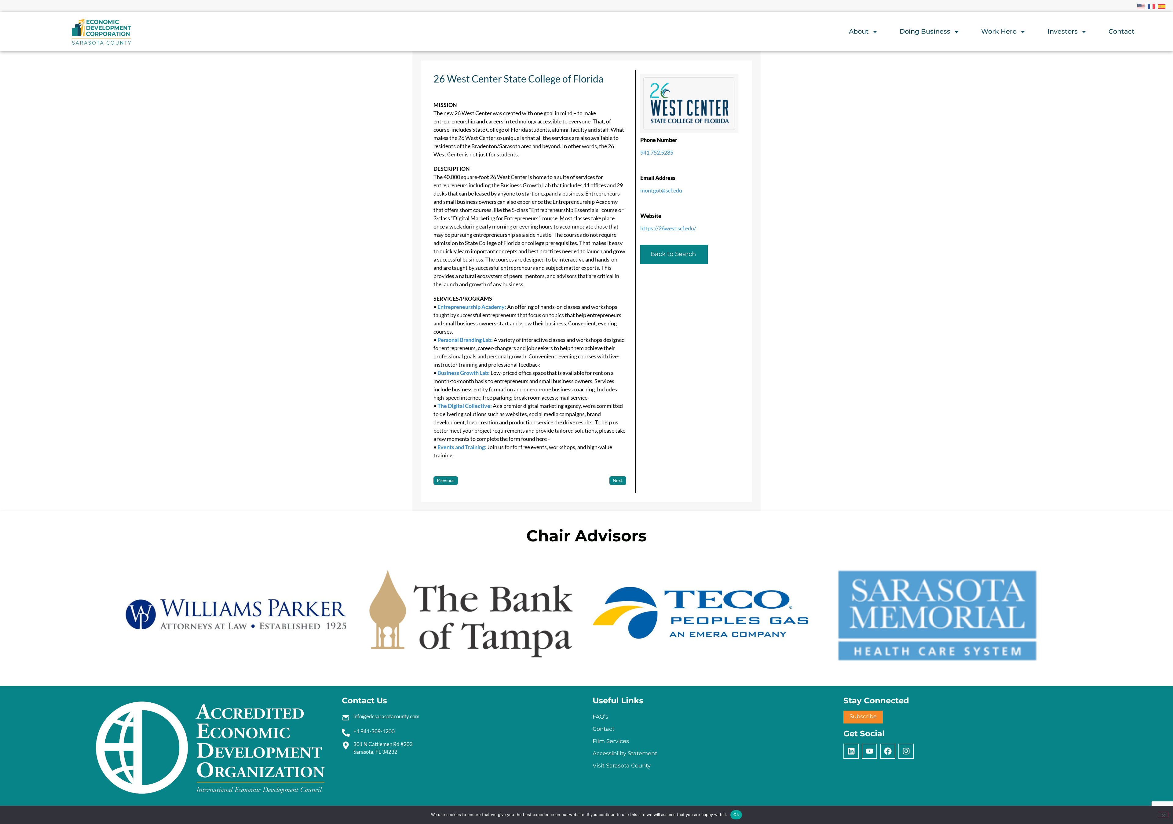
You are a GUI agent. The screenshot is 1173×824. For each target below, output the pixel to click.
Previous (446, 480)
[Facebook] (887, 751)
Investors (1062, 31)
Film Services (611, 741)
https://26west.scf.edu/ (668, 228)
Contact (1122, 31)
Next (618, 480)
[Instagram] (906, 751)
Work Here (999, 31)
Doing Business (925, 31)
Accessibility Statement (625, 753)
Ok (736, 814)
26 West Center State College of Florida (518, 79)
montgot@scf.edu (661, 190)
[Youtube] (869, 751)
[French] (1152, 5)
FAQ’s (600, 716)
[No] (1163, 814)
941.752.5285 (656, 152)
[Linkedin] (851, 751)
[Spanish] (1162, 5)
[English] (1141, 5)
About (859, 31)
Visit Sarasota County (622, 765)
